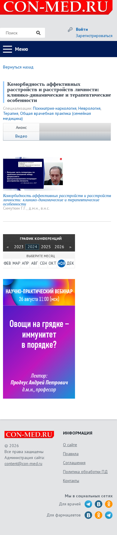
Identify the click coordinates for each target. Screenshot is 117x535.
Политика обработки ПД (85, 471)
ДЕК (70, 263)
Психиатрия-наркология (54, 108)
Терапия (10, 113)
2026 (59, 246)
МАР (16, 263)
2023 (19, 246)
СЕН (43, 263)
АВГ (34, 263)
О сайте (70, 444)
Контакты (71, 480)
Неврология (89, 108)
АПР (25, 263)
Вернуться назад (18, 67)
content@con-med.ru (23, 463)
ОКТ (52, 263)
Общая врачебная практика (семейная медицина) (47, 116)
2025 (46, 246)
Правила (71, 453)
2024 (32, 246)
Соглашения (74, 462)
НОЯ (61, 263)
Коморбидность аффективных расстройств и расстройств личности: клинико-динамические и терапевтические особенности (57, 200)
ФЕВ (7, 263)
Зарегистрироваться (94, 35)
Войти (82, 29)
